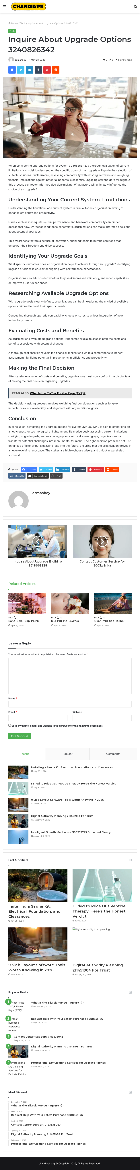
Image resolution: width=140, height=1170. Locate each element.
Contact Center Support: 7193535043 (38, 1036)
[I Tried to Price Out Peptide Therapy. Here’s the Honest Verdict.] (18, 788)
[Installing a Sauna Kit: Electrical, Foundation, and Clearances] (18, 772)
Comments (113, 754)
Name (12, 698)
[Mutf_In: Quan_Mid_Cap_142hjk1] (113, 603)
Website (77, 712)
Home (14, 23)
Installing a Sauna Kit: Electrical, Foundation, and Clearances (72, 767)
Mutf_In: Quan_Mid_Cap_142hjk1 (109, 619)
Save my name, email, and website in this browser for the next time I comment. (57, 725)
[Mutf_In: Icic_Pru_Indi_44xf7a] (70, 603)
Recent (24, 754)
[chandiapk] (28, 7)
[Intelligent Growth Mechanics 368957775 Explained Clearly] (18, 837)
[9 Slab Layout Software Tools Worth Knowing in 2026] (18, 805)
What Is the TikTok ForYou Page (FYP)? (57, 1002)
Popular (68, 754)
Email (12, 712)
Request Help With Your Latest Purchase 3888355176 (67, 1018)
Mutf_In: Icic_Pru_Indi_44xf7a (65, 619)
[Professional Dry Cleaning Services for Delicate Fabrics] (18, 1068)
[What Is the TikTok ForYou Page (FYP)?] (18, 1007)
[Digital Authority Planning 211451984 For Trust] (18, 821)
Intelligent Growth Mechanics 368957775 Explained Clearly (71, 832)
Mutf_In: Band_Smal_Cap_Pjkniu (24, 619)
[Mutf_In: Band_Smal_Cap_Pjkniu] (27, 603)
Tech (23, 23)
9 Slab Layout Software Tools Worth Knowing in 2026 (67, 799)
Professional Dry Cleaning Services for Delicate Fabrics (68, 1062)
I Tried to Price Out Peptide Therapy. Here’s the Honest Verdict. (73, 783)
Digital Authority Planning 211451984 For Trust (62, 816)
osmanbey (20, 59)
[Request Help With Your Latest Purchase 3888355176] (18, 1024)
